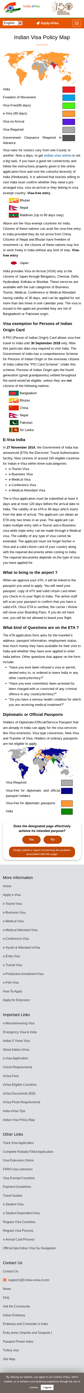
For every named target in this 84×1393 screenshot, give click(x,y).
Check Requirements (17, 1067)
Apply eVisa (49, 23)
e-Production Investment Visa (23, 974)
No (53, 839)
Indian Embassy (14, 1315)
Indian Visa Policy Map (19, 1120)
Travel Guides (12, 1195)
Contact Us (10, 1271)
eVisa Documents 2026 (19, 1093)
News (7, 1289)
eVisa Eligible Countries (20, 1084)
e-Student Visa (13, 1204)
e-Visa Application (15, 1058)
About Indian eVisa (16, 1049)
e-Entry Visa (11, 956)
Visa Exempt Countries (19, 1178)
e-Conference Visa (16, 938)
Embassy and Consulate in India (25, 1324)
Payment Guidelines (17, 1186)
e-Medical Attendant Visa (20, 930)
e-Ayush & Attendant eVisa (21, 947)
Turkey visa (11, 1350)
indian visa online (57, 155)
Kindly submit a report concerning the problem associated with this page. (42, 852)
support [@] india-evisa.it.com (28, 1280)
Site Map (9, 1359)
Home (7, 886)
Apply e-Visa (12, 894)
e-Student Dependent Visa (21, 1213)
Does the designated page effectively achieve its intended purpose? (42, 828)
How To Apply (12, 991)
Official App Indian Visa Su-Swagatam (29, 1248)
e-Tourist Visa (12, 903)
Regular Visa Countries (19, 1222)
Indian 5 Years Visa (16, 1040)
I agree (47, 1387)
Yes (31, 839)
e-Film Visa (11, 982)
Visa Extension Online (18, 1160)
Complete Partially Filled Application (28, 1151)
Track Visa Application (18, 1143)
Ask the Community (16, 1306)
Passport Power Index (18, 1341)
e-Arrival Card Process (18, 1239)
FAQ (6, 1297)
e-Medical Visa (13, 921)
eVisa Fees (11, 1076)
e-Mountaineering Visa (18, 1023)
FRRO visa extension (18, 1169)
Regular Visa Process (18, 1230)
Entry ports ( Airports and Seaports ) (27, 1332)
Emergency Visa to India (20, 1032)
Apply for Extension (16, 1000)
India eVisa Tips (14, 1111)
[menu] (76, 23)
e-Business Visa (14, 912)
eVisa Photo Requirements (21, 1102)
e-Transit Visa (12, 965)
